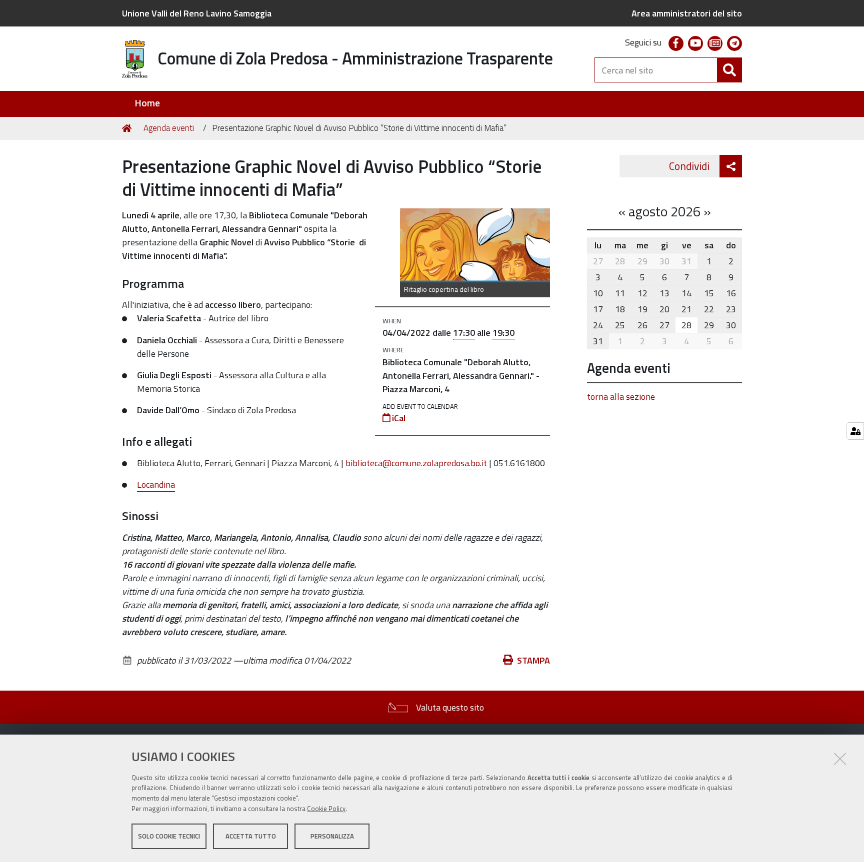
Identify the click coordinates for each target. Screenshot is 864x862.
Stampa (533, 660)
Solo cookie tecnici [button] (169, 836)
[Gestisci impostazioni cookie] (855, 431)
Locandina (156, 484)
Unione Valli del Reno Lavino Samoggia (197, 13)
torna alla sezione (621, 396)
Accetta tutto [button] (251, 836)
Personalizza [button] (332, 836)
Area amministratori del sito (687, 13)
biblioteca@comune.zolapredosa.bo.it (416, 463)
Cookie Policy (326, 809)
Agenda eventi (169, 127)
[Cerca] (729, 69)
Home (147, 103)
